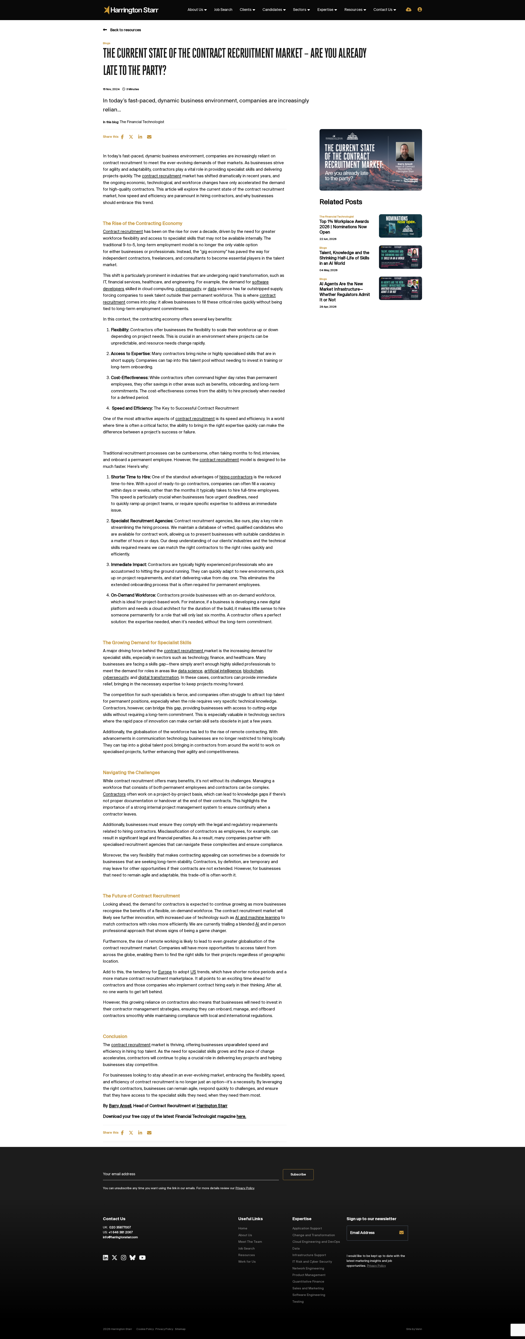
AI (257, 924)
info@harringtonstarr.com (120, 1237)
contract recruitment (161, 176)
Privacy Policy (244, 1188)
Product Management (308, 1275)
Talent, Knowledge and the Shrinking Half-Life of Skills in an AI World (344, 258)
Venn (418, 1329)
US (193, 972)
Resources (353, 10)
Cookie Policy (145, 1329)
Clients (245, 10)
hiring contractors (236, 477)
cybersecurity (188, 289)
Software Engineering (308, 1295)
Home (242, 1228)
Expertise (325, 10)
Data (296, 1248)
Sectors (299, 10)
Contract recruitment (123, 232)
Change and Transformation (313, 1235)
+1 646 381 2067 (120, 1232)
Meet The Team (250, 1242)
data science (190, 671)
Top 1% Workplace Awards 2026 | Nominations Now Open (344, 227)
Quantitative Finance (308, 1281)
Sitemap (180, 1329)
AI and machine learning (257, 918)
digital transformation (158, 678)
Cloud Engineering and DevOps (316, 1242)
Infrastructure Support (309, 1255)
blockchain (253, 671)
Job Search (223, 10)
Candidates (272, 10)
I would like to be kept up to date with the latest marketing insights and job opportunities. (376, 1261)
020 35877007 (119, 1227)
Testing (298, 1301)
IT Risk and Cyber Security (312, 1261)
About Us (195, 10)
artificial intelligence (222, 671)
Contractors (114, 794)
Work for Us (247, 1261)
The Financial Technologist (142, 122)
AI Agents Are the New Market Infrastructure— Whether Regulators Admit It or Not (345, 292)
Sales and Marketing (308, 1288)
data (212, 289)
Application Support (307, 1228)
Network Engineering (308, 1268)
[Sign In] (420, 10)
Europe (165, 972)
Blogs (106, 43)
